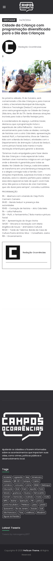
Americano (37, 477)
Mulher (14, 501)
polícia (39, 501)
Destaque (9, 20)
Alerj (27, 477)
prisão (43, 504)
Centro (36, 481)
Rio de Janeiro (22, 508)
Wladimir (41, 512)
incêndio (29, 497)
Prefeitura (25, 504)
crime (28, 485)
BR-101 (17, 481)
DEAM (36, 485)
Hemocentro (39, 493)
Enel (17, 489)
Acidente (7, 477)
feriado (7, 493)
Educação (8, 489)
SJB (41, 508)
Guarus (27, 493)
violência (30, 512)
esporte (33, 489)
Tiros (21, 512)
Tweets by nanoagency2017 (16, 534)
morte (46, 497)
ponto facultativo (11, 504)
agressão (18, 477)
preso (34, 504)
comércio (8, 485)
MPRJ (6, 501)
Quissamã (8, 508)
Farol (41, 489)
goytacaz (17, 493)
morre (38, 497)
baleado (7, 481)
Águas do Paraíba (12, 516)
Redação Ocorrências (29, 46)
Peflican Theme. (31, 550)
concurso (19, 485)
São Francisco (10, 512)
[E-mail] (7, 267)
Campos (26, 481)
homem (7, 497)
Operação (24, 501)
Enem (24, 489)
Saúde (34, 508)
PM (32, 501)
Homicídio (17, 497)
